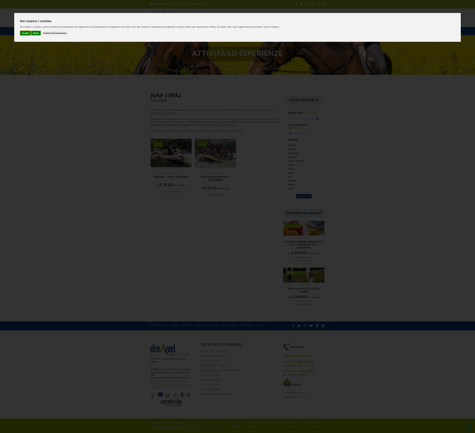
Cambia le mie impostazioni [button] (55, 33)
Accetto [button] (25, 33)
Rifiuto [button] (36, 33)
